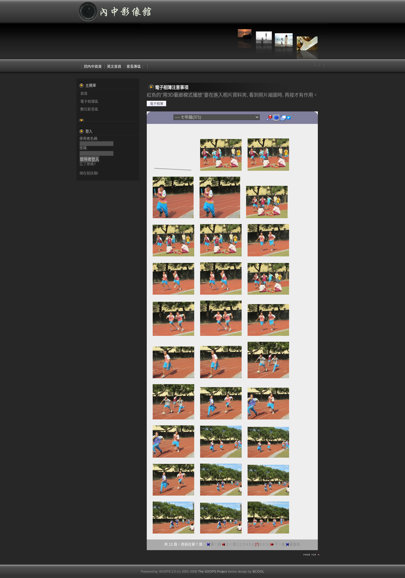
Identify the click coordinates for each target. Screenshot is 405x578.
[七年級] (270, 117)
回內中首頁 (93, 67)
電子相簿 (156, 104)
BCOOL (258, 571)
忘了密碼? (87, 164)
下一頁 (279, 544)
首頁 (83, 94)
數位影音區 (89, 109)
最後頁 (294, 544)
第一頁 (216, 544)
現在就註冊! (88, 173)
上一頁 (231, 544)
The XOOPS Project (212, 571)
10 (268, 544)
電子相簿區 (89, 102)
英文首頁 (114, 67)
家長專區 (134, 67)
